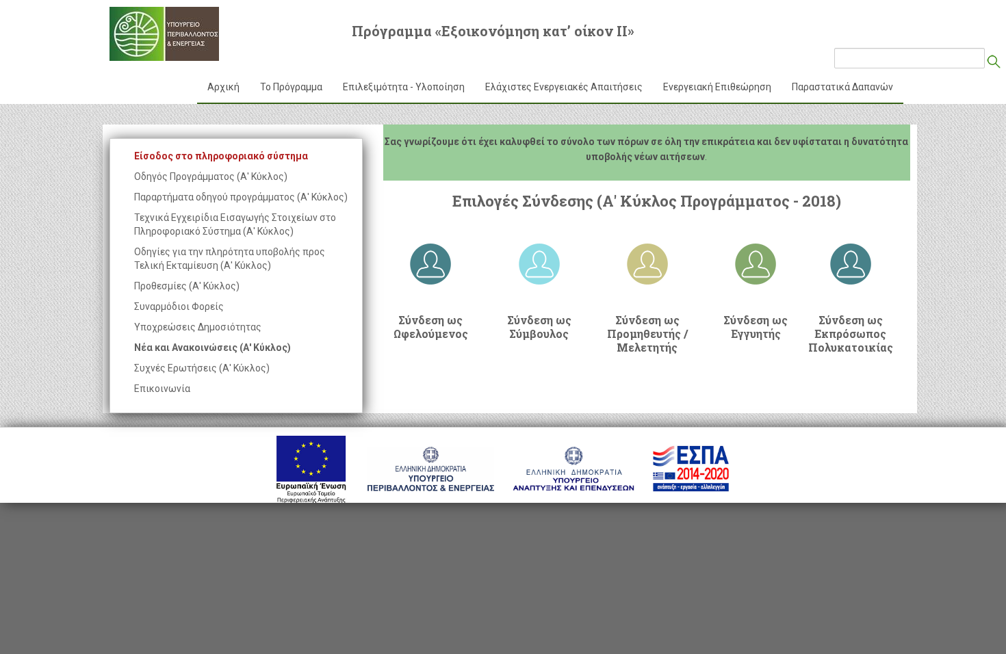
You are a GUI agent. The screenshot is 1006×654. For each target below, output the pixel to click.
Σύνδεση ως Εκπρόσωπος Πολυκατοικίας (850, 333)
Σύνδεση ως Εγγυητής (755, 327)
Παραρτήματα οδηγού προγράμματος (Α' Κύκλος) (241, 197)
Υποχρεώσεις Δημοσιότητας (197, 327)
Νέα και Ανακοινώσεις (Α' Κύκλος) (212, 347)
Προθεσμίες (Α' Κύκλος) (187, 285)
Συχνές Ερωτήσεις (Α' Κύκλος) (202, 368)
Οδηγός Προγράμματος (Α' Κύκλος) (210, 176)
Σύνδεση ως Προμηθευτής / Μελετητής (647, 333)
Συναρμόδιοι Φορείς (179, 306)
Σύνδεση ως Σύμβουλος (539, 327)
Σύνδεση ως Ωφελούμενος (431, 327)
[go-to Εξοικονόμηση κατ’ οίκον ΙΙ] (164, 34)
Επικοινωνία (162, 388)
